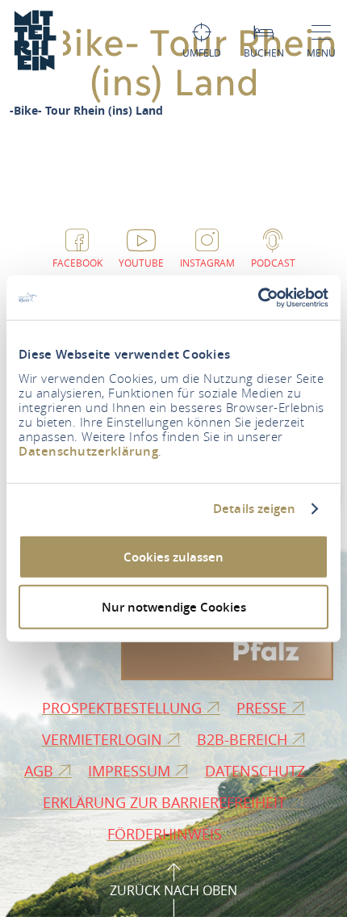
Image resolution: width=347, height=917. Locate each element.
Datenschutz (257, 770)
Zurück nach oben (173, 890)
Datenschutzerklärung (88, 450)
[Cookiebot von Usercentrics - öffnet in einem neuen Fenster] (257, 297)
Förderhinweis (166, 833)
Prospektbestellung (124, 707)
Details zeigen (254, 509)
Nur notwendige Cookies (174, 607)
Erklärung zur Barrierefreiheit (166, 802)
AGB (40, 770)
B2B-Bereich (244, 739)
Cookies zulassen (173, 556)
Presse (263, 707)
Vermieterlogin (104, 739)
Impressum (131, 770)
